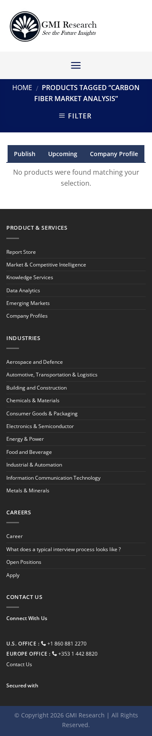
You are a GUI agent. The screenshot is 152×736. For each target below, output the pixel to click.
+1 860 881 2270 (67, 643)
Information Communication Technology (53, 477)
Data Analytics (23, 290)
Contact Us (19, 664)
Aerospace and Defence (34, 361)
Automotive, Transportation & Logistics (52, 374)
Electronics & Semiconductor (40, 426)
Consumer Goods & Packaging (42, 413)
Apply (12, 575)
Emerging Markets (28, 303)
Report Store (21, 251)
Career (14, 536)
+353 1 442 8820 (78, 653)
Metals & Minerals (27, 490)
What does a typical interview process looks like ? (63, 549)
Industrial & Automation (34, 464)
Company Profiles (27, 315)
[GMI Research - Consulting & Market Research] (52, 26)
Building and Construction (36, 387)
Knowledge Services (29, 277)
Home (22, 87)
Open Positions (23, 562)
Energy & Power (25, 438)
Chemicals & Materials (33, 400)
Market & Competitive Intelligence (46, 264)
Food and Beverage (29, 452)
